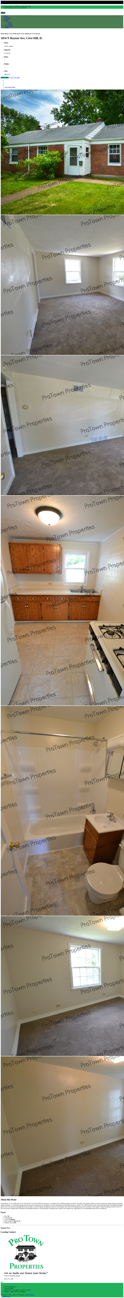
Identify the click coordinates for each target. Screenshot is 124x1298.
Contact (6, 27)
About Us (7, 19)
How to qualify (8, 26)
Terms (27, 1295)
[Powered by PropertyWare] (5, 1296)
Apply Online (5, 77)
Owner (10, 24)
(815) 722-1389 (15, 77)
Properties (7, 17)
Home (6, 16)
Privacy (32, 1295)
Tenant (10, 22)
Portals (6, 21)
